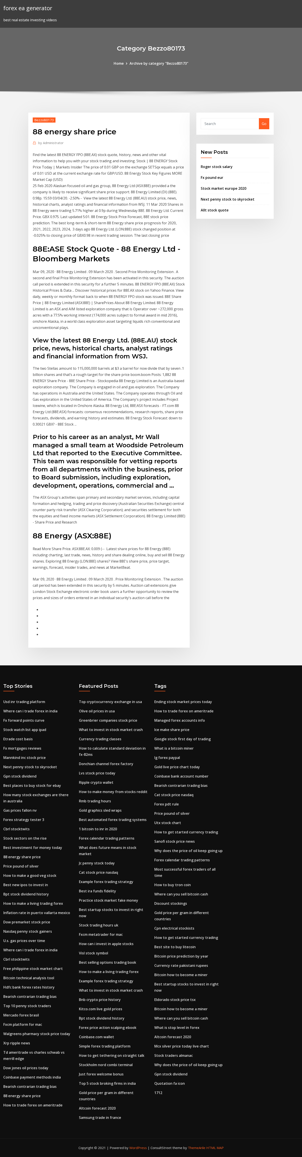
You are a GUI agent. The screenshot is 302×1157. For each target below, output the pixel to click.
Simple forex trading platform (104, 1046)
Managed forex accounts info (179, 720)
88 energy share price (22, 856)
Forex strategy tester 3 (23, 819)
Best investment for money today (32, 847)
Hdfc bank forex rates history (29, 987)
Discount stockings (170, 903)
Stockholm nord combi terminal (106, 1064)
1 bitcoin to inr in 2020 (98, 829)
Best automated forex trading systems (113, 819)
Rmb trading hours (95, 801)
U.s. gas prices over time (24, 940)
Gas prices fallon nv (20, 810)
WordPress (138, 1147)
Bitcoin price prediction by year (181, 956)
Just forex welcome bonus (101, 1074)
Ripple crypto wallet (96, 782)
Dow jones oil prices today (25, 1067)
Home (119, 63)
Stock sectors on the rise (25, 838)
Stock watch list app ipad (24, 729)
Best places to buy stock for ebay (32, 785)
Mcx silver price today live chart (181, 1046)
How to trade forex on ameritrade (33, 1105)
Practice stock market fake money (108, 900)
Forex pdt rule (166, 804)
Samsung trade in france (100, 1117)
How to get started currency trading (186, 832)
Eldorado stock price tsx (175, 999)
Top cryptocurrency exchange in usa (110, 701)
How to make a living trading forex (33, 903)
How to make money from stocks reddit (113, 791)
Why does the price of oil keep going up (188, 850)
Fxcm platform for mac (22, 1024)
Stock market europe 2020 (223, 188)
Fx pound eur (212, 177)
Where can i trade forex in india (30, 711)
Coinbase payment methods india (32, 1077)
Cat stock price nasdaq (98, 872)
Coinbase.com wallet (96, 1036)
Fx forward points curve (23, 720)
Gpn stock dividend (19, 776)
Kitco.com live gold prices (100, 1009)
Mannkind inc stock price (24, 757)
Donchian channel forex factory (106, 763)
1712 (158, 1092)
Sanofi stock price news (174, 841)
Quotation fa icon (169, 1083)
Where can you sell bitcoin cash (181, 894)
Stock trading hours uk (98, 925)
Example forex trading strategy (106, 881)
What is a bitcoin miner (174, 748)
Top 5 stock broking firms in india (107, 1083)
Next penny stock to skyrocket (227, 199)
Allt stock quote (215, 210)
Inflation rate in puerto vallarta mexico (36, 912)
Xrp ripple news (16, 1043)
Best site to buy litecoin (175, 946)
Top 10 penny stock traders (27, 1005)
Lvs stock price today (97, 773)
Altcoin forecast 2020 (97, 1108)
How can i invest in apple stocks (106, 943)
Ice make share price (171, 729)
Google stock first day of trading (182, 739)
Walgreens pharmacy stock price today (36, 1033)
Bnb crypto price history (100, 999)
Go (264, 123)
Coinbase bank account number (181, 776)
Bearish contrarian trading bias (30, 996)
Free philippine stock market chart (33, 968)
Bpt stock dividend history (26, 894)
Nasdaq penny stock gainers (27, 931)
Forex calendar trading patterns (106, 838)
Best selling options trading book (107, 962)
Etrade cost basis (18, 739)
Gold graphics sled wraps (100, 810)
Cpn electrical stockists (174, 928)
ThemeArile (196, 1147)
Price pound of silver (21, 866)
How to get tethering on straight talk (111, 1055)
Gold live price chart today (177, 766)
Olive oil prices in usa (97, 711)
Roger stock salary (217, 166)
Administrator (51, 143)
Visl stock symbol (93, 953)
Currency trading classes (100, 739)
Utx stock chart (167, 822)
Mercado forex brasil (21, 1015)
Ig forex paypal (167, 757)
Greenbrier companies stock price (108, 720)
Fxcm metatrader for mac (101, 934)
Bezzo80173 (44, 120)
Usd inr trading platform (24, 701)
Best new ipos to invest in (25, 884)
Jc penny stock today (97, 863)
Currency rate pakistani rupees (181, 965)
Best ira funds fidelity (97, 891)
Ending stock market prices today (183, 701)
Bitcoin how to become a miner (181, 974)
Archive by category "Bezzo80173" (159, 63)
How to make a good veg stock (29, 875)
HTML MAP (215, 1147)
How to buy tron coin (172, 884)
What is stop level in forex (176, 1027)
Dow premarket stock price (26, 922)
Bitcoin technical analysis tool (28, 977)
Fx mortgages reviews (22, 748)
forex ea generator (27, 8)
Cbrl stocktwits (16, 829)
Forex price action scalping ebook (107, 1027)
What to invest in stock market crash (111, 729)
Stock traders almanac (173, 1055)
